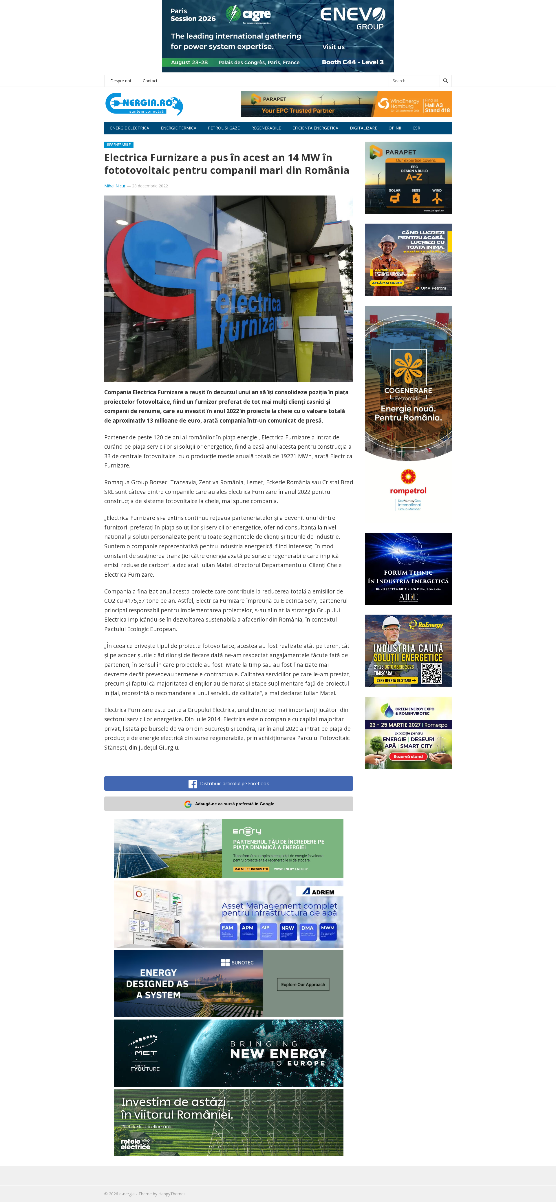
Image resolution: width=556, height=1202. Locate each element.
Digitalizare (363, 128)
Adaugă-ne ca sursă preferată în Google (234, 803)
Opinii (395, 128)
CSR (416, 128)
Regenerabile (266, 128)
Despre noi (120, 80)
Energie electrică (129, 128)
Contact (150, 80)
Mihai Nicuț (114, 186)
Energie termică (178, 128)
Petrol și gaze (224, 128)
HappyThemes (172, 1193)
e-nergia (127, 1193)
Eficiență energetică (315, 128)
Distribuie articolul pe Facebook (234, 783)
